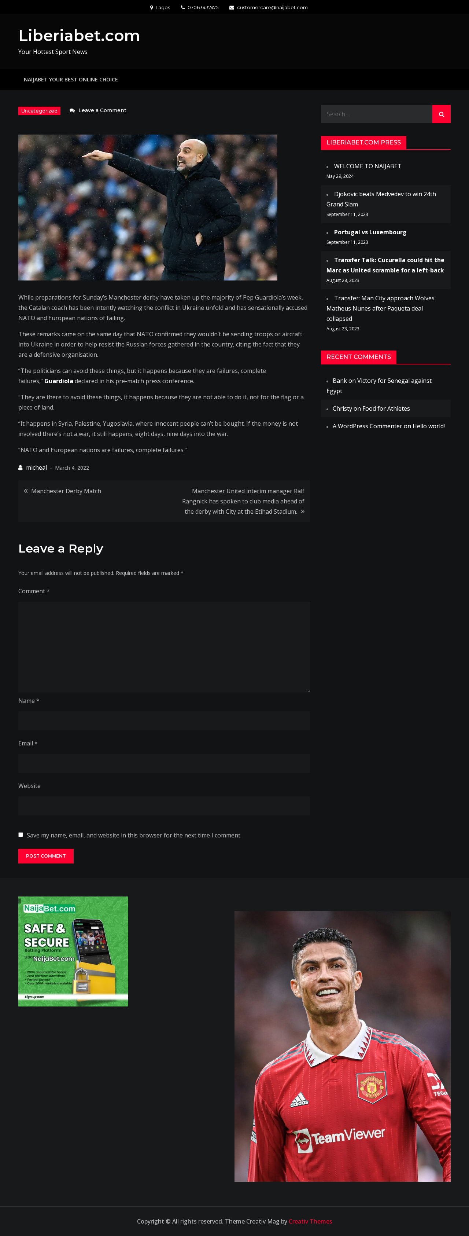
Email (28, 743)
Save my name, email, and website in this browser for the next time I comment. (134, 835)
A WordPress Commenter (367, 426)
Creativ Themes (310, 1221)
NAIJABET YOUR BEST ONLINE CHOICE (71, 79)
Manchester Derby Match (66, 491)
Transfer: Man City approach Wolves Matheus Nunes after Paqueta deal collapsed (380, 308)
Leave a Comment (102, 110)
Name (29, 701)
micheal (36, 467)
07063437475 (203, 7)
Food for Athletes (386, 408)
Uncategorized (39, 111)
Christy (342, 408)
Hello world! (429, 426)
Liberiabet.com (79, 35)
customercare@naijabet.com (272, 7)
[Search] (441, 114)
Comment (34, 591)
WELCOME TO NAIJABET (368, 166)
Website (29, 786)
